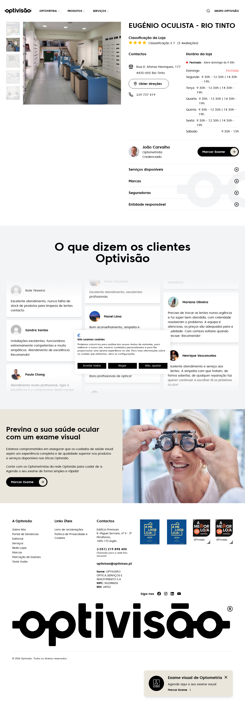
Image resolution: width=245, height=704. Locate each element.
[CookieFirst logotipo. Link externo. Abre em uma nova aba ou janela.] (79, 335)
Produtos (75, 11)
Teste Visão (20, 561)
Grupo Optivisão (226, 11)
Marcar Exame (177, 690)
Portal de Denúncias (25, 534)
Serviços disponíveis (146, 169)
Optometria (48, 11)
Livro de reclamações (69, 529)
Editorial (17, 538)
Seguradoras (140, 193)
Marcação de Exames (26, 557)
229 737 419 (145, 95)
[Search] (208, 11)
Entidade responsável (147, 204)
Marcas (135, 181)
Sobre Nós (19, 529)
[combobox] (208, 11)
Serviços (99, 11)
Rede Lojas (19, 548)
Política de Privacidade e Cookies (71, 536)
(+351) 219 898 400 (112, 549)
